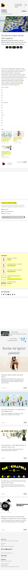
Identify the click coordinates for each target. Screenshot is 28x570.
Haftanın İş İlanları (7, 213)
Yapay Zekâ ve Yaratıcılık (7, 13)
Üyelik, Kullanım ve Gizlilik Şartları (7, 546)
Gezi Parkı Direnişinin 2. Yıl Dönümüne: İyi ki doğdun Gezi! (6, 139)
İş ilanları (4, 255)
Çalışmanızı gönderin (5, 563)
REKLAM (25, 422)
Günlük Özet (5, 209)
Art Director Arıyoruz (11, 282)
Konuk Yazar (9, 163)
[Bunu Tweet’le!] (10, 47)
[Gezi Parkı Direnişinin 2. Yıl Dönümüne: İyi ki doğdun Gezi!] (6, 134)
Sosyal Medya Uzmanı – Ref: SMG (14, 270)
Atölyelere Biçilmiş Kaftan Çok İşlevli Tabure (17, 139)
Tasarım (5, 561)
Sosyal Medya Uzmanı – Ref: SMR (14, 264)
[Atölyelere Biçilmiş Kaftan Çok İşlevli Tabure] (18, 134)
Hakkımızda (3, 543)
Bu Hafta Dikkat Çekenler (8, 211)
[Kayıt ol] (24, 217)
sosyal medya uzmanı (11, 265)
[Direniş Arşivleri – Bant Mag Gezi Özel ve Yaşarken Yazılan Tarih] (14, 434)
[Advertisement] (11, 58)
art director (9, 283)
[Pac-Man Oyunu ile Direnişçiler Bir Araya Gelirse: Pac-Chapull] (14, 470)
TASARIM (24, 162)
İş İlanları (24, 11)
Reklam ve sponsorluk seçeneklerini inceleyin (10, 566)
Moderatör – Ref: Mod (12, 258)
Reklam (2, 561)
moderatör (9, 259)
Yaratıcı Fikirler (4, 556)
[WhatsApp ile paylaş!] (17, 47)
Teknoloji (10, 561)
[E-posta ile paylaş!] (21, 47)
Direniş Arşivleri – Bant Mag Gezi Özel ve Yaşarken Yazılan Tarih (6, 153)
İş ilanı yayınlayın (4, 565)
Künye (2, 544)
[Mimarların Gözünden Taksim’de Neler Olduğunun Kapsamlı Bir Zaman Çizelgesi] (14, 505)
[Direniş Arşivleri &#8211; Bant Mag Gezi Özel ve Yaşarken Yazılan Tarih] (6, 147)
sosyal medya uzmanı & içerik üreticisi (14, 279)
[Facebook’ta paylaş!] (7, 47)
